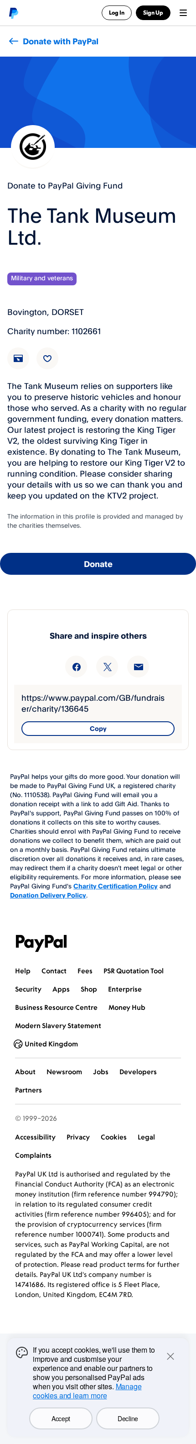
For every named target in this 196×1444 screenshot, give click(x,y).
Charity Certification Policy (115, 886)
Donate (98, 564)
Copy (98, 728)
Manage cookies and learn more (87, 1391)
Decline (128, 1418)
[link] (24, 364)
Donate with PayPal (60, 41)
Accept (61, 1418)
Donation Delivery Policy (48, 895)
